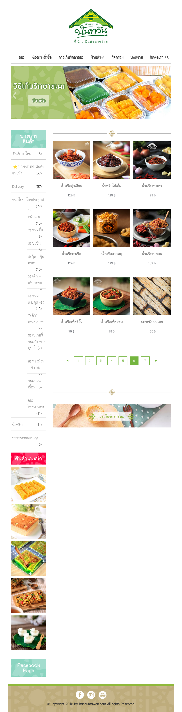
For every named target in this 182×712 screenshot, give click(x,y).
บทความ (137, 57)
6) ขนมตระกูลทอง (36, 299)
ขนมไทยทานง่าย (36, 404)
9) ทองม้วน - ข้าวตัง (36, 364)
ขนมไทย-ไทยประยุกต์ (28, 200)
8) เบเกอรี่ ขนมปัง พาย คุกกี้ (37, 342)
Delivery (18, 187)
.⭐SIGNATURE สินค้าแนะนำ (28, 170)
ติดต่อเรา (156, 57)
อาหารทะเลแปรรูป (25, 438)
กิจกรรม (117, 57)
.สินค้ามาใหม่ (21, 154)
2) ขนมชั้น (35, 230)
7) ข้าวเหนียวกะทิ (36, 319)
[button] (14, 95)
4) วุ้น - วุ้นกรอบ (36, 260)
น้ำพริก (17, 425)
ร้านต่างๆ (98, 57)
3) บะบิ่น (34, 243)
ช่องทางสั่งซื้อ (42, 57)
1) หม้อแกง (34, 214)
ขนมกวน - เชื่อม (36, 384)
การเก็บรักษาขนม (71, 57)
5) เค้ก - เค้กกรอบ (35, 279)
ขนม (22, 57)
